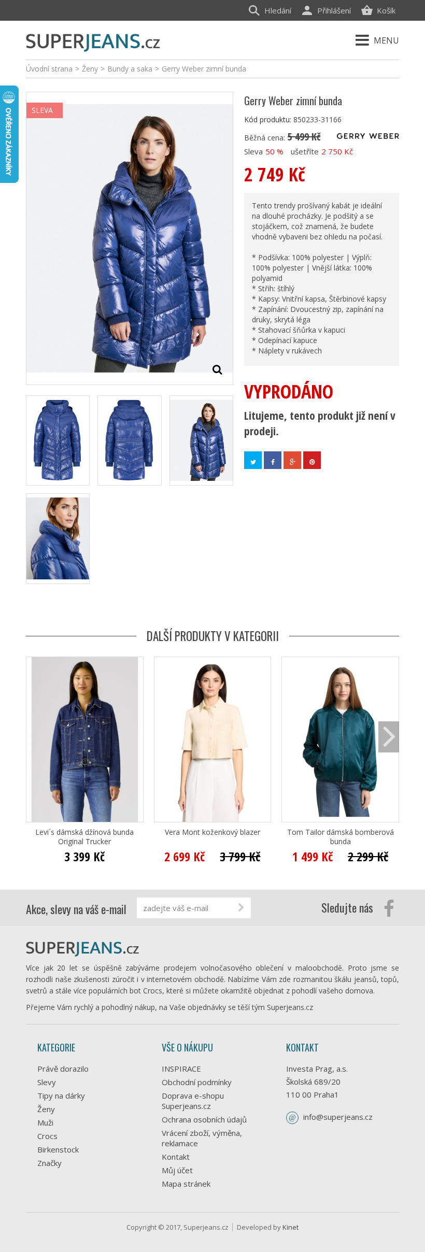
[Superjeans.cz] (93, 41)
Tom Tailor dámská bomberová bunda (340, 837)
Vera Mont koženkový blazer (212, 832)
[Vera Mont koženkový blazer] (213, 739)
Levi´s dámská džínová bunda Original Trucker (84, 837)
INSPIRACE (181, 1068)
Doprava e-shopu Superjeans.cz (193, 1100)
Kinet (290, 1227)
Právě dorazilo (63, 1068)
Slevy (46, 1082)
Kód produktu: (267, 119)
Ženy (46, 1109)
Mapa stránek (186, 1183)
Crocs (47, 1136)
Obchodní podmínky (197, 1082)
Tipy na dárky (61, 1095)
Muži (45, 1122)
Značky (49, 1163)
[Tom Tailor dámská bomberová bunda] (340, 739)
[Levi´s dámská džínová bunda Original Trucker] (85, 739)
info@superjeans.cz (338, 1117)
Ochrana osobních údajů (204, 1119)
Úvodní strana (49, 69)
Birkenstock (58, 1149)
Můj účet (177, 1170)
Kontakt (176, 1156)
